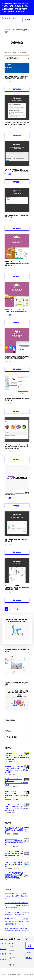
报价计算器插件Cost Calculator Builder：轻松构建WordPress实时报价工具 (17, 896)
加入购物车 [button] (17, 89)
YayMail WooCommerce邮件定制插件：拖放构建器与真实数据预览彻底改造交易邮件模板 (17, 921)
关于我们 (29, 953)
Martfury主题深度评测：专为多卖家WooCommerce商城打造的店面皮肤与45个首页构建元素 (17, 905)
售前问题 (3, 954)
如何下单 (3, 943)
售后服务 (3, 959)
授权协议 (29, 958)
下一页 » (16, 609)
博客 (18, 943)
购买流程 (3, 949)
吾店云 (24, 975)
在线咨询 (29, 945)
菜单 (28, 20)
